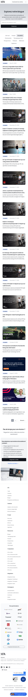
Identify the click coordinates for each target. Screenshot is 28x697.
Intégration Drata (11, 577)
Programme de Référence (13, 500)
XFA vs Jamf (10, 561)
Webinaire (21, 40)
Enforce (9, 522)
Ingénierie (14, 43)
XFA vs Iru (9, 570)
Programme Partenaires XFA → (14, 646)
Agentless (9, 527)
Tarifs (8, 491)
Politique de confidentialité (8, 687)
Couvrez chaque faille (12, 509)
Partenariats (8, 38)
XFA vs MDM (10, 559)
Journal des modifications (13, 592)
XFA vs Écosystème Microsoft (13, 556)
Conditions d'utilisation (19, 689)
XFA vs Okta (10, 552)
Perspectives (7, 40)
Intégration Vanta (11, 583)
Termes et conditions (8, 689)
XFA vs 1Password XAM (12, 554)
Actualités (20, 35)
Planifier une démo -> (13, 463)
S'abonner (14, 26)
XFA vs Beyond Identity (12, 567)
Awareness (9, 520)
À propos (9, 493)
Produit (13, 35)
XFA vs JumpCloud (11, 563)
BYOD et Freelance (11, 511)
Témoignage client (18, 38)
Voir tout (7, 35)
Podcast (15, 40)
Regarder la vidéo (14, 459)
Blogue (9, 497)
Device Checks (10, 525)
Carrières (9, 495)
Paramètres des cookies (20, 687)
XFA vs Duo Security (11, 565)
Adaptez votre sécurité (12, 507)
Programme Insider (11, 599)
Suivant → (22, 420)
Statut (8, 597)
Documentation (10, 590)
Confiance (9, 595)
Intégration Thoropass (12, 581)
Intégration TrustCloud (12, 579)
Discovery (9, 518)
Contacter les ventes (17, 2)
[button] (25, 2)
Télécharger (10, 545)
